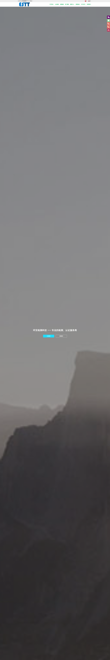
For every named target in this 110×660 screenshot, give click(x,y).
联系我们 (89, 4)
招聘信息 (77, 4)
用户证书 (83, 4)
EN (90, 1)
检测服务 (62, 4)
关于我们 (51, 4)
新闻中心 (72, 4)
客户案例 (67, 4)
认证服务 (57, 4)
